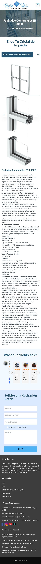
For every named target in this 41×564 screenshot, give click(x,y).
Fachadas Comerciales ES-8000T (17, 54)
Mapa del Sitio (6, 496)
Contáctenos (6, 493)
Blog (3, 486)
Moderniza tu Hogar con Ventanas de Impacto (17, 544)
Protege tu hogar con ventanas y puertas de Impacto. (19, 540)
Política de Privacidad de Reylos (12, 490)
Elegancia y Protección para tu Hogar (14, 547)
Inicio (3, 483)
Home (9, 28)
